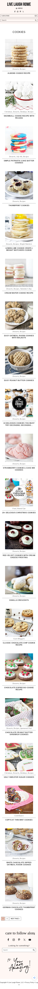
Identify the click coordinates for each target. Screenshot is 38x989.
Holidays (23, 112)
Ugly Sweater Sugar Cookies (19, 777)
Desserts (16, 69)
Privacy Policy (29, 982)
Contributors (19, 816)
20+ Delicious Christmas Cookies (19, 513)
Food (14, 508)
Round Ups (21, 508)
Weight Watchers (26, 244)
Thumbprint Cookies (19, 205)
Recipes (22, 69)
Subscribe (5, 16)
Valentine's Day (26, 289)
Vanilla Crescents (19, 600)
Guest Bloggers (19, 639)
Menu (20, 8)
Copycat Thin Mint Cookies (19, 820)
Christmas (8, 112)
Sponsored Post (26, 728)
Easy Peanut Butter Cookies (19, 380)
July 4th (19, 156)
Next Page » (15, 919)
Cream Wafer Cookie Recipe (19, 293)
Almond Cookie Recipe (19, 73)
